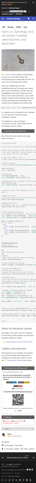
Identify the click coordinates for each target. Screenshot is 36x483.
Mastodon (7, 421)
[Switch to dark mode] (29, 19)
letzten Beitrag (11, 75)
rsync (25, 27)
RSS (17, 423)
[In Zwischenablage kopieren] (34, 108)
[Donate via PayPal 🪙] (23, 479)
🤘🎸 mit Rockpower (13, 436)
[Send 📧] (9, 479)
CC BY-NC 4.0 (22, 470)
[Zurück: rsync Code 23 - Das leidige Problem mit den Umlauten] (2, 457)
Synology (9, 449)
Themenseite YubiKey (14, 360)
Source (7, 428)
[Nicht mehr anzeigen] (33, 2)
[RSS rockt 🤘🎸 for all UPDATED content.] (6, 479)
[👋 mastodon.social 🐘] (13, 479)
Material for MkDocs (14, 476)
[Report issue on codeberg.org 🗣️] (20, 479)
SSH (3, 27)
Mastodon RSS (18, 421)
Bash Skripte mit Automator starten (20, 342)
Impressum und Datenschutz (10, 466)
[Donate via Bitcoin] (30, 479)
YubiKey (16, 449)
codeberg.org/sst (8, 423)
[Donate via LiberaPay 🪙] (26, 479)
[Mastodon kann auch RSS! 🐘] (16, 479)
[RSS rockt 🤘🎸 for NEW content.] (2, 479)
